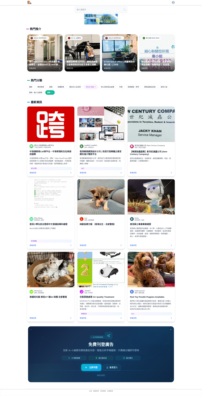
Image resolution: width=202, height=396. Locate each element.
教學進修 (41, 87)
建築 (50, 87)
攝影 (30, 87)
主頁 (90, 391)
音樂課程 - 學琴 (133, 87)
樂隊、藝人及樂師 (35, 92)
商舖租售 (61, 87)
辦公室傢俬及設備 (107, 87)
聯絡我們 (96, 391)
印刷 (121, 87)
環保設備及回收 (150, 87)
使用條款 (103, 391)
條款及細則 (101, 375)
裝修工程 (164, 87)
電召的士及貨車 (75, 87)
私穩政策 (110, 391)
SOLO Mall (91, 87)
